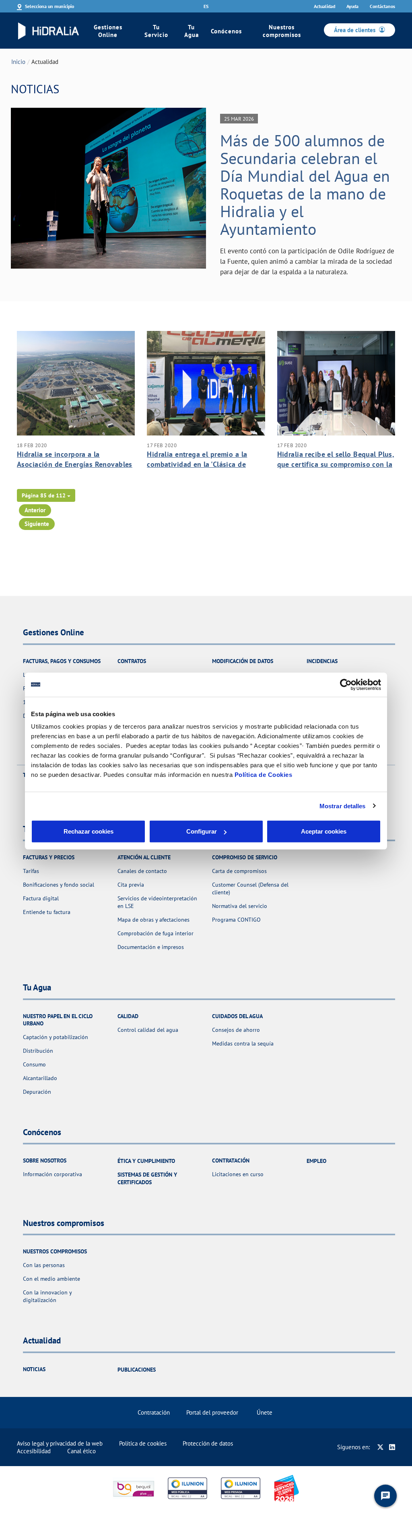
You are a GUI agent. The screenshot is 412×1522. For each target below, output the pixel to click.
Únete (264, 1412)
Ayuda (352, 6)
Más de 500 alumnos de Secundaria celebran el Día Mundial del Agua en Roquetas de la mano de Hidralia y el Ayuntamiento (305, 184)
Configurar (201, 831)
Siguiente (37, 524)
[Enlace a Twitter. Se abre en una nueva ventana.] (380, 1447)
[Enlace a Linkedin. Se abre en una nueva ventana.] (392, 1447)
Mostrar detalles (342, 805)
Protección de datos (208, 1443)
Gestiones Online (108, 31)
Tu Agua (191, 31)
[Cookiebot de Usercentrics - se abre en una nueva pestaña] (346, 684)
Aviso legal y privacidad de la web (60, 1443)
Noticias (34, 1369)
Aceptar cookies (323, 831)
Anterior (35, 510)
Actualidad (324, 6)
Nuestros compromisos (282, 31)
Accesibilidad (34, 1451)
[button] (46, 495)
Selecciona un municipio (49, 6)
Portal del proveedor (212, 1412)
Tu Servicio (156, 31)
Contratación (154, 1412)
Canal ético (81, 1451)
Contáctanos (382, 6)
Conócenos (226, 31)
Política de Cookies (264, 774)
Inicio (18, 62)
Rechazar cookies (88, 831)
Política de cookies (143, 1443)
